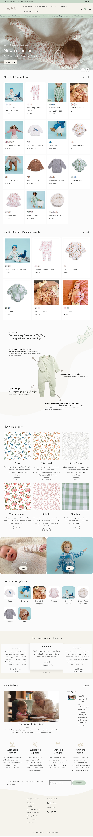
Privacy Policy (32, 816)
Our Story (30, 803)
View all (86, 77)
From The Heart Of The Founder (83, 699)
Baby (53, 6)
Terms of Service (33, 812)
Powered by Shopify (52, 832)
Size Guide (31, 806)
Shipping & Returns (34, 809)
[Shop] (23, 555)
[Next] (87, 70)
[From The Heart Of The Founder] (71, 697)
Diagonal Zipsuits (41, 6)
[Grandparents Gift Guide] (31, 706)
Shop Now (30, 822)
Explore (17, 479)
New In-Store (27, 6)
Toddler (62, 6)
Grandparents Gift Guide (31, 724)
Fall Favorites (27, 11)
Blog (37, 11)
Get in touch (31, 819)
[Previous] (83, 70)
